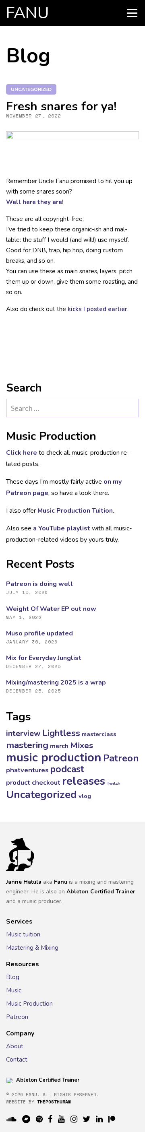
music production (54, 757)
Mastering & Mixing (32, 948)
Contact (16, 1060)
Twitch (113, 783)
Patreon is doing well (39, 583)
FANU (27, 13)
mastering (27, 745)
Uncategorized (31, 89)
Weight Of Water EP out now (51, 608)
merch (59, 746)
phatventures (27, 770)
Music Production (29, 1004)
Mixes (81, 745)
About (14, 1046)
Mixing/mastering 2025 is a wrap (56, 682)
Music (13, 990)
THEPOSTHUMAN (54, 1102)
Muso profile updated (39, 633)
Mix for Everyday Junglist (43, 658)
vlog (85, 796)
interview (23, 733)
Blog (12, 977)
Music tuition (23, 934)
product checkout (33, 782)
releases (83, 781)
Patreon (121, 758)
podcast (67, 769)
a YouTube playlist (61, 528)
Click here (21, 452)
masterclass (99, 734)
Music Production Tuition (75, 510)
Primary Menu (132, 13)
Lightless (61, 733)
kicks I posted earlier (97, 309)
